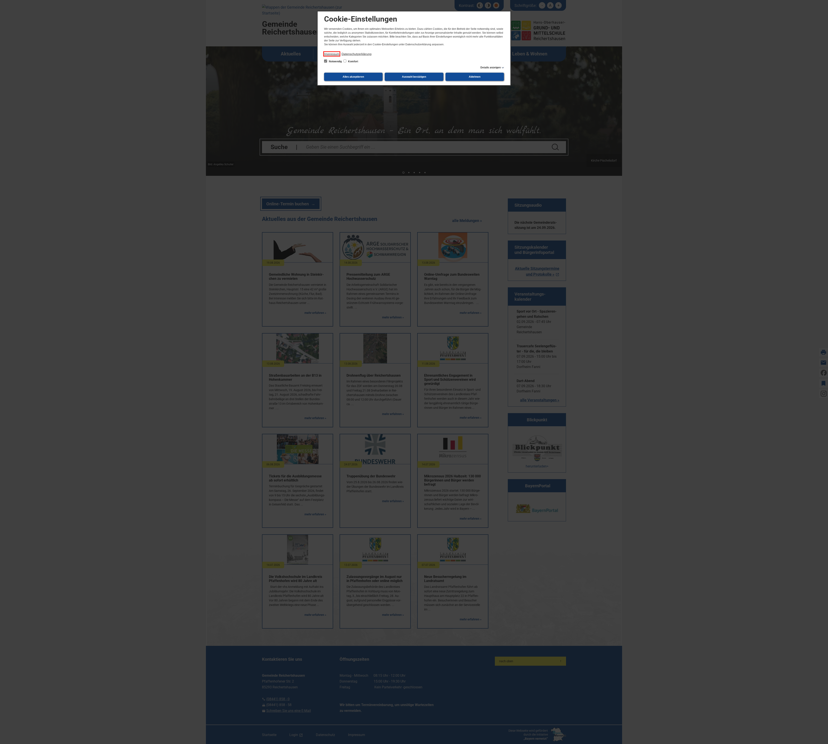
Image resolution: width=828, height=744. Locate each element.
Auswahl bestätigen (414, 76)
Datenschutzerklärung (357, 54)
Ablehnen (474, 76)
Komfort (352, 61)
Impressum (331, 54)
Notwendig (335, 61)
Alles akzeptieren (353, 76)
